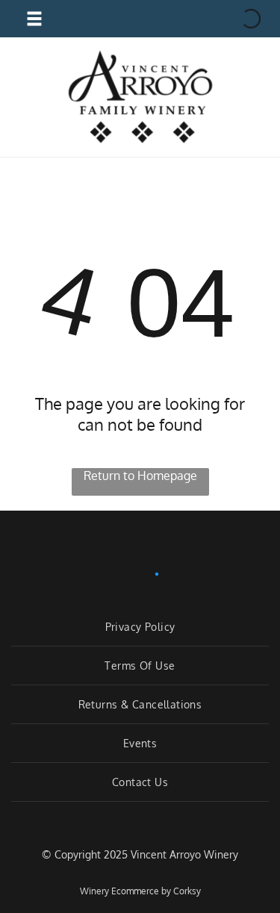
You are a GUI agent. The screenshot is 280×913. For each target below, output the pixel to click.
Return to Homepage (140, 475)
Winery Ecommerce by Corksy (140, 891)
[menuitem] (140, 627)
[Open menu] (34, 18)
